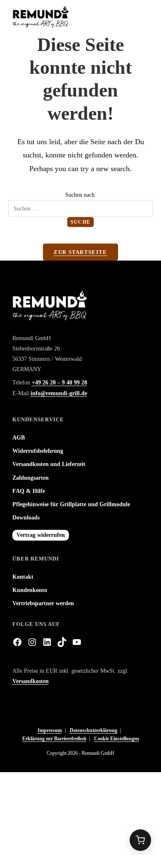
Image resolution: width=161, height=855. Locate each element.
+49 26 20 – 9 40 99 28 (59, 382)
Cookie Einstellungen (116, 738)
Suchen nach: (80, 195)
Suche (80, 222)
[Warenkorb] (140, 840)
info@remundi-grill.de (59, 393)
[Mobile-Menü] (145, 16)
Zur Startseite (80, 252)
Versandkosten (30, 681)
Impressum (50, 730)
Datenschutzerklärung (93, 730)
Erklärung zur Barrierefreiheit (54, 738)
